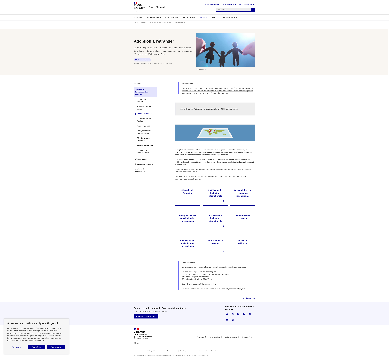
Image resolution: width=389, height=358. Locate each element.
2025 (223, 109)
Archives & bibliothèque (140, 170)
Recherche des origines (243, 216)
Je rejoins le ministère (228, 17)
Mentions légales (172, 351)
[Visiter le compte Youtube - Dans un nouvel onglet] (227, 320)
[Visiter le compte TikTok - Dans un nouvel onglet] (250, 314)
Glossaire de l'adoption (187, 191)
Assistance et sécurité (145, 145)
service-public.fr (214, 337)
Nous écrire (199, 351)
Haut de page (250, 298)
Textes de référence (242, 241)
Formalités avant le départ (144, 108)
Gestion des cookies (211, 351)
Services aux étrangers (144, 164)
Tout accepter (56, 347)
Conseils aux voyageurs (188, 17)
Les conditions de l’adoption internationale (242, 193)
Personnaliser (17, 347)
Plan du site (137, 351)
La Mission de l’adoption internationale (215, 193)
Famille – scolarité (143, 126)
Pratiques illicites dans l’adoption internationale (187, 218)
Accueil (136, 23)
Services (202, 17)
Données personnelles (186, 351)
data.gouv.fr (246, 337)
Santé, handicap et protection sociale (143, 132)
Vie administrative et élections (144, 120)
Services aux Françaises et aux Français (160, 23)
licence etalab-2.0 (202, 355)
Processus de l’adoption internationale (215, 218)
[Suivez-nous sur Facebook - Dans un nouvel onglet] (233, 314)
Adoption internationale (142, 60)
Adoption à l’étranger (144, 114)
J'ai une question (142, 159)
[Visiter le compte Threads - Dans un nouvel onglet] (238, 314)
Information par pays (171, 17)
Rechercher (253, 10)
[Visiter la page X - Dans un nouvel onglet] (227, 314)
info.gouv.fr (200, 337)
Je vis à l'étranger (230, 4)
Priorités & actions (153, 17)
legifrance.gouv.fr (231, 337)
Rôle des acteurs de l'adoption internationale (188, 243)
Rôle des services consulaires (143, 139)
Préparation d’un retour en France (143, 151)
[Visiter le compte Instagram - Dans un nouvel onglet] (244, 314)
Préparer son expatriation (141, 100)
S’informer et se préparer (215, 241)
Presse (213, 17)
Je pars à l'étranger (213, 4)
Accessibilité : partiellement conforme (154, 351)
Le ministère (138, 17)
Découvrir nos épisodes (146, 316)
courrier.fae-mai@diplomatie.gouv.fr (201, 284)
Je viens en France (248, 4)
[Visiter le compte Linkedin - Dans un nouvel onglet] (233, 320)
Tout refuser (36, 347)
